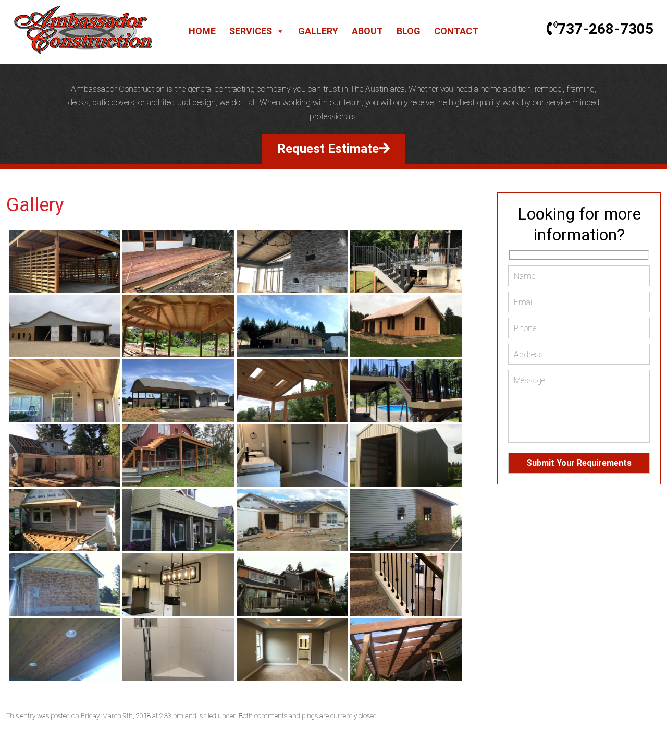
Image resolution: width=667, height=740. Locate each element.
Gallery (318, 31)
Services (250, 31)
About (367, 31)
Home (202, 31)
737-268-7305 (605, 29)
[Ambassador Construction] (83, 51)
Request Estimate (328, 148)
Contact (456, 31)
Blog (409, 31)
